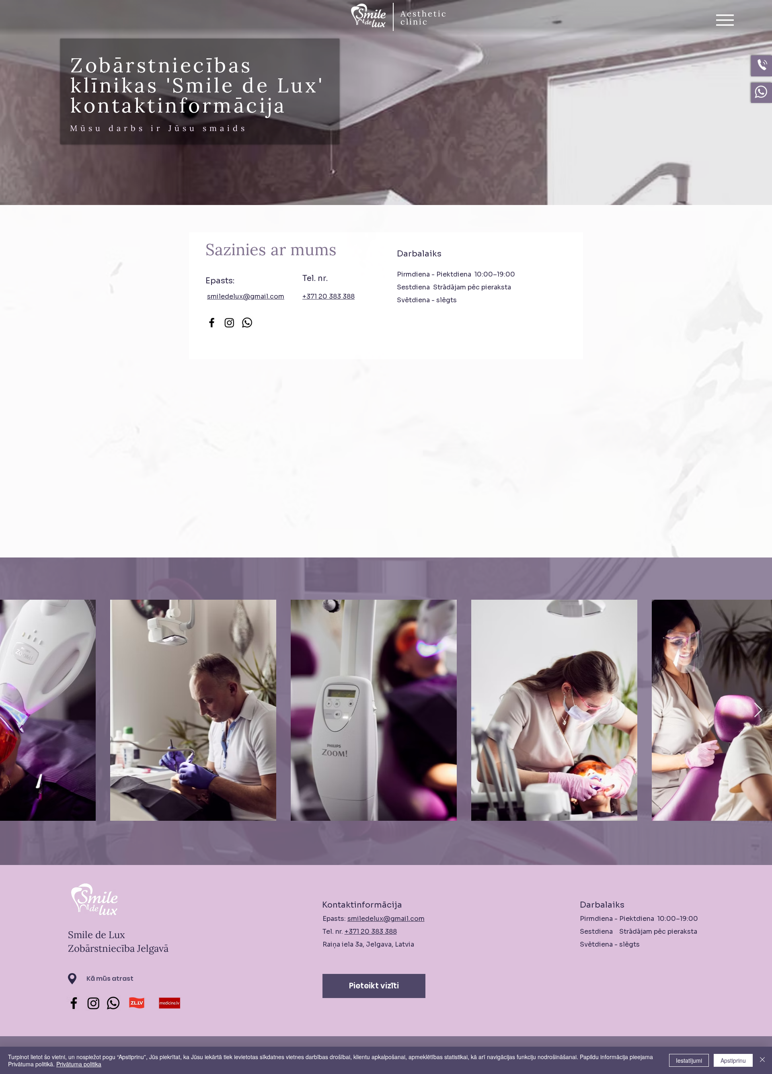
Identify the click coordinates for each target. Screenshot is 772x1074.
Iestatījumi (689, 1060)
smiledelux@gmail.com (245, 296)
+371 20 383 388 (371, 931)
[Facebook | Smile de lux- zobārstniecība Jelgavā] (211, 322)
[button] (725, 20)
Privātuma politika (78, 1064)
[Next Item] (758, 710)
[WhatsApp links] (247, 322)
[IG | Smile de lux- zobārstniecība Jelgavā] (229, 322)
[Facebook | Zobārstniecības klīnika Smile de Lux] (74, 1003)
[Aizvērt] (762, 1060)
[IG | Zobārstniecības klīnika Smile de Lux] (93, 1003)
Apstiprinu (733, 1060)
